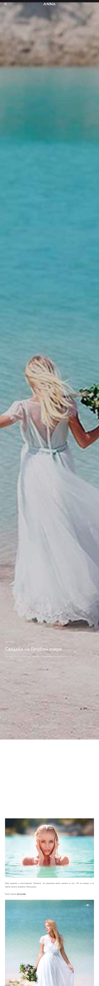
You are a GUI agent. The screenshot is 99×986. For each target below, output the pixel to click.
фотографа (21, 893)
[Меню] (5, 4)
